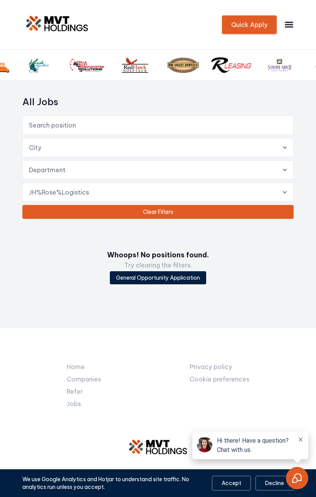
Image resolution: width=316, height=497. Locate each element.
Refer (75, 391)
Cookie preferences (219, 379)
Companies (84, 379)
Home (76, 367)
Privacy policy (211, 367)
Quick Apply (249, 25)
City (35, 147)
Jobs (74, 404)
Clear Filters (158, 211)
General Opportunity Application (158, 277)
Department (47, 170)
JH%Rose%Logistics (59, 192)
